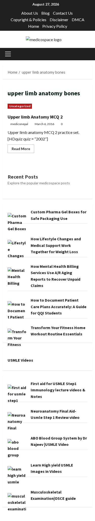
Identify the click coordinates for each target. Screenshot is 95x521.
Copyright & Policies (28, 19)
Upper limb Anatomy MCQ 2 (35, 117)
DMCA (78, 19)
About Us (29, 13)
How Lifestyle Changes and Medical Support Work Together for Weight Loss (56, 245)
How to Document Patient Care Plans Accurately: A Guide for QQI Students (58, 306)
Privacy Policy (54, 26)
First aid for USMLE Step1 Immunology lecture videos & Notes (58, 390)
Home (33, 26)
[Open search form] (90, 54)
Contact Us (63, 13)
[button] (8, 54)
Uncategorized (19, 106)
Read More (23, 149)
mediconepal (19, 124)
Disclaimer (59, 19)
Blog (45, 13)
